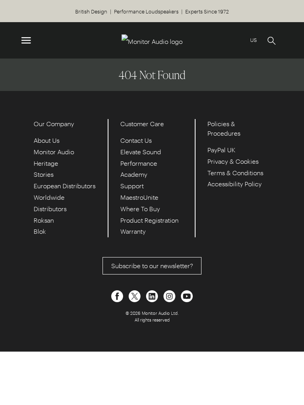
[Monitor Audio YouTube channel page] (187, 295)
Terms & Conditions (235, 172)
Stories (43, 174)
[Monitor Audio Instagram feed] (170, 295)
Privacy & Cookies (232, 161)
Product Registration (149, 220)
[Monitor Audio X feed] (135, 295)
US (253, 40)
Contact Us (136, 140)
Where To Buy (140, 208)
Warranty (133, 231)
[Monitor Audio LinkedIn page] (153, 295)
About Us (46, 140)
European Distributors (64, 185)
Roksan (44, 220)
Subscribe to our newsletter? (152, 265)
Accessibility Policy (234, 183)
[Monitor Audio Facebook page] (118, 295)
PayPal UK (221, 149)
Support (132, 185)
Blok (40, 231)
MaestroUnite (139, 197)
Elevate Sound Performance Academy (140, 163)
